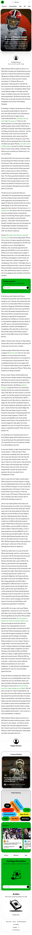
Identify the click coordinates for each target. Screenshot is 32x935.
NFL (25, 6)
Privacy (14, 921)
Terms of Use (8, 921)
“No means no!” (12, 121)
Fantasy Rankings (13, 6)
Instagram (15, 927)
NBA (20, 6)
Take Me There (16, 915)
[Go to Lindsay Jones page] (5, 785)
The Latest (4, 6)
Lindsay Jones (11, 784)
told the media (13, 353)
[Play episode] (20, 847)
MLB (29, 6)
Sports (28, 841)
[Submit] (28, 288)
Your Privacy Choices (21, 921)
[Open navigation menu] (29, 2)
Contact (6, 855)
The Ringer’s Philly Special (9, 846)
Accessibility (16, 924)
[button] (16, 2)
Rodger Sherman (17, 62)
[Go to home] (2, 2)
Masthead (16, 855)
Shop (26, 855)
